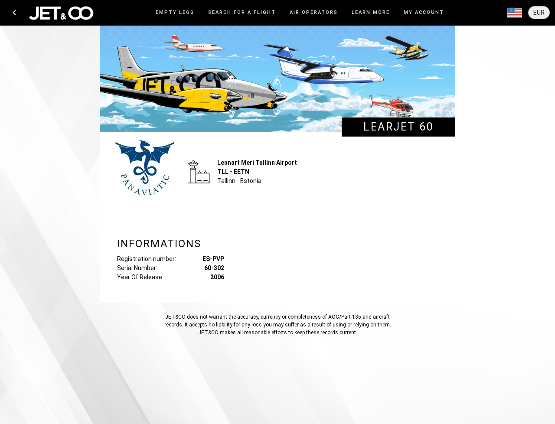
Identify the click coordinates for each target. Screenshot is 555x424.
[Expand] (515, 13)
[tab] (175, 13)
